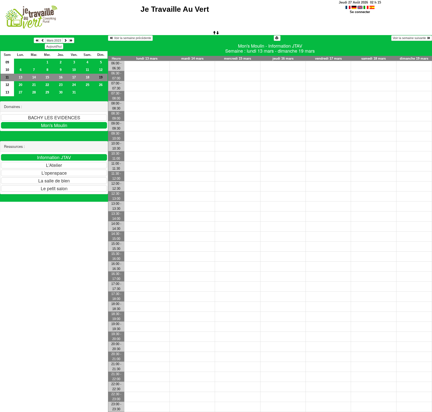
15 (47, 77)
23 (60, 85)
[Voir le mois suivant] (65, 40)
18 (87, 77)
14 (34, 77)
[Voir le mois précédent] (43, 40)
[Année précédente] (37, 40)
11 (87, 70)
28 (34, 92)
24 (74, 85)
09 (7, 62)
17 (74, 77)
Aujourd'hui (54, 46)
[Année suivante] (71, 40)
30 (60, 92)
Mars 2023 (54, 40)
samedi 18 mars (373, 58)
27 (20, 92)
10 (7, 70)
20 (20, 85)
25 (87, 85)
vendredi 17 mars (328, 58)
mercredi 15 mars (237, 58)
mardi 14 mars (192, 58)
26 (100, 85)
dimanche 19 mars (414, 58)
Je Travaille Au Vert (174, 9)
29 (47, 92)
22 (47, 85)
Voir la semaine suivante (410, 38)
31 (74, 92)
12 (100, 70)
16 (60, 77)
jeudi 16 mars (283, 58)
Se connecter (360, 12)
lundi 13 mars (147, 58)
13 (20, 77)
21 (34, 85)
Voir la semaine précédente (131, 38)
